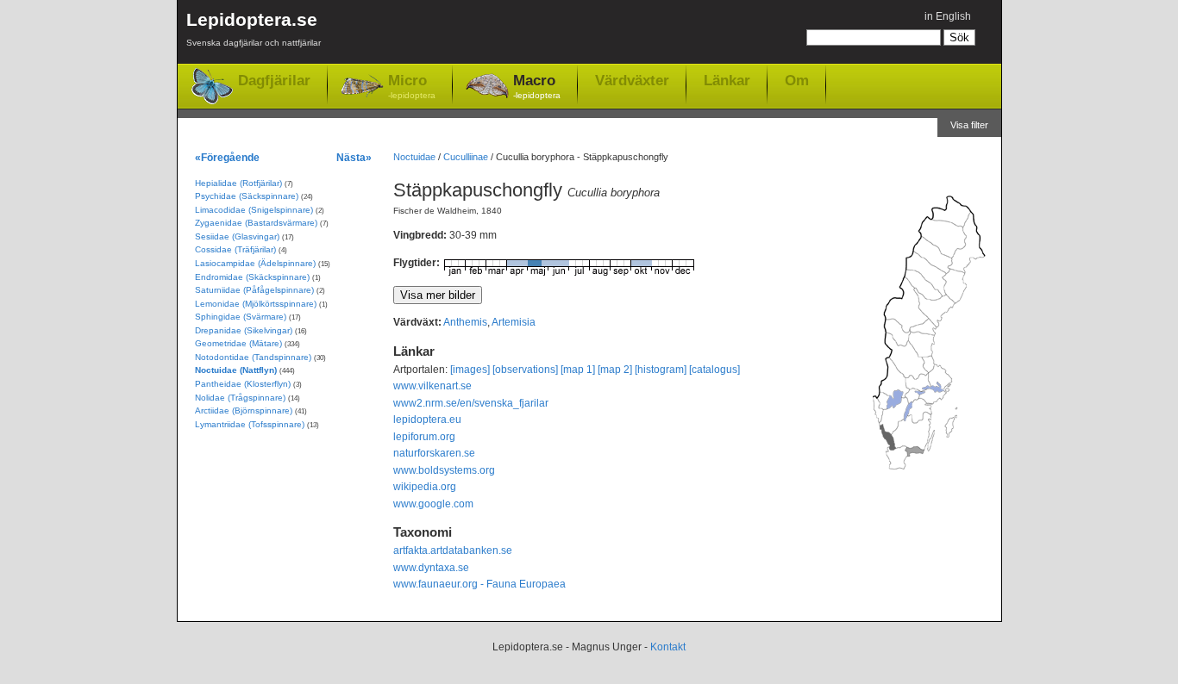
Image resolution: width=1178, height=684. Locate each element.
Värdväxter (632, 80)
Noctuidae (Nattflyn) (236, 370)
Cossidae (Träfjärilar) (235, 249)
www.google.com (433, 504)
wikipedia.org (424, 487)
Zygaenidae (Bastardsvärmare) (256, 222)
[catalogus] (714, 370)
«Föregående (227, 157)
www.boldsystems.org (444, 470)
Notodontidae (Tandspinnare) (253, 357)
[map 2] (615, 370)
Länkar (727, 80)
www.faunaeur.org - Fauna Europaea (479, 584)
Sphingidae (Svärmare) (240, 316)
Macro (537, 86)
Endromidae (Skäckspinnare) (252, 277)
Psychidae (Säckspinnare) (246, 196)
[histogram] (660, 370)
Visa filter (969, 125)
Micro (411, 86)
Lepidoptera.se (253, 28)
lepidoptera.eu (427, 420)
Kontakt (668, 647)
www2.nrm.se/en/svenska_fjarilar (470, 403)
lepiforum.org (424, 437)
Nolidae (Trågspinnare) (240, 397)
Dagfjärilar (274, 80)
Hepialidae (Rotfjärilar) (238, 183)
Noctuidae (414, 157)
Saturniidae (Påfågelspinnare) (254, 290)
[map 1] (578, 370)
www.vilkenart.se (432, 386)
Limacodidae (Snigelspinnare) (254, 210)
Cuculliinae (465, 157)
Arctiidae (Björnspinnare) (243, 410)
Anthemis (465, 322)
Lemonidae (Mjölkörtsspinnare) (255, 303)
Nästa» (354, 157)
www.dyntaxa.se (431, 568)
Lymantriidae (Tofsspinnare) (249, 424)
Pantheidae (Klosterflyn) (243, 384)
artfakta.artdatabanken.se (452, 550)
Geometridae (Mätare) (238, 343)
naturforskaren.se (434, 453)
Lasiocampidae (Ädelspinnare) (255, 263)
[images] (470, 370)
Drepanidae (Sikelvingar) (243, 330)
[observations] (525, 370)
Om (797, 80)
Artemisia (514, 322)
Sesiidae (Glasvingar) (237, 236)
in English (947, 16)
